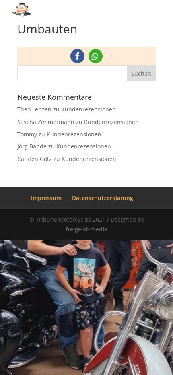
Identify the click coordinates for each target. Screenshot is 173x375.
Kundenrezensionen (88, 109)
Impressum (46, 198)
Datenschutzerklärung (102, 198)
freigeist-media (86, 229)
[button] (77, 56)
